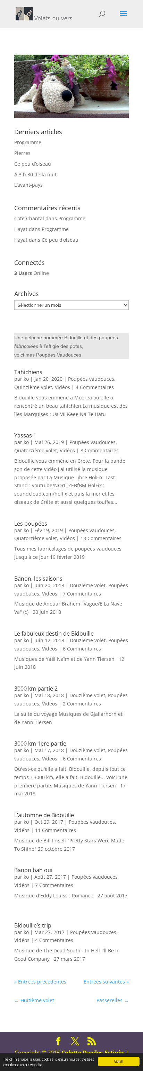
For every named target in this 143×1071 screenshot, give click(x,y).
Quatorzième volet (35, 450)
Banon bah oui (33, 870)
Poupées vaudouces (91, 379)
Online (31, 273)
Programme (27, 142)
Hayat (20, 229)
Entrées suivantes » (106, 981)
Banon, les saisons (38, 578)
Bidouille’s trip (32, 925)
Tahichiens (28, 372)
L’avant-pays (28, 185)
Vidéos (62, 387)
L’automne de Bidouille (44, 815)
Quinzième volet (33, 387)
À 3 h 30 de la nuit (35, 174)
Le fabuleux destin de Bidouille (54, 633)
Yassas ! (24, 435)
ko (26, 379)
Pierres (22, 153)
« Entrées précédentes (40, 981)
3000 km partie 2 (36, 688)
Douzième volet (88, 585)
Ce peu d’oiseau (32, 163)
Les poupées (30, 523)
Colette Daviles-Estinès (92, 1052)
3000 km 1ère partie (40, 743)
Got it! (118, 1061)
